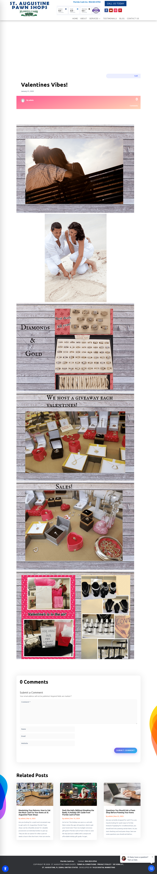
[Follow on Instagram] (115, 10)
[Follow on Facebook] (106, 10)
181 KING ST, (118, 864)
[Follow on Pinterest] (120, 10)
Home (75, 19)
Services (93, 19)
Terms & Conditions (86, 864)
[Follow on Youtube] (111, 10)
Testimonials (110, 19)
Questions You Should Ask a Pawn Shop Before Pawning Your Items (120, 811)
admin (31, 100)
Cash (136, 76)
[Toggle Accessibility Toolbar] (5, 868)
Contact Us (133, 19)
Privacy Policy (104, 864)
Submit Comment (125, 750)
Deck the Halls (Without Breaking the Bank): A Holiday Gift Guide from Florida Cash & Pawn (78, 812)
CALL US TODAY (115, 3)
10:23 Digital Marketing (103, 867)
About (83, 19)
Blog (121, 19)
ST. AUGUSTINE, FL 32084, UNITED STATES (60, 867)
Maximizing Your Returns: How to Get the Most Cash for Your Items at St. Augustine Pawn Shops (34, 812)
